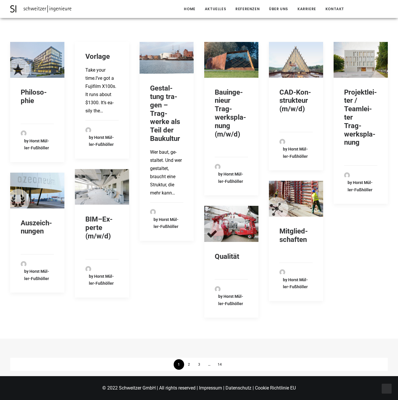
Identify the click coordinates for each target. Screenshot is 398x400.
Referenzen (247, 8)
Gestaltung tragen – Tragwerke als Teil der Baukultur (165, 113)
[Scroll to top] (387, 388)
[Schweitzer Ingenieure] (40, 9)
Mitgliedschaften (293, 235)
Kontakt (334, 8)
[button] (358, 9)
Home (189, 8)
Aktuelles (215, 8)
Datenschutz (238, 388)
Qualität (227, 256)
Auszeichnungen (36, 227)
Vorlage (97, 56)
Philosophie (34, 96)
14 (220, 364)
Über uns (278, 8)
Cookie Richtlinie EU (275, 388)
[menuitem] (189, 9)
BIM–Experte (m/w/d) (98, 227)
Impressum (211, 388)
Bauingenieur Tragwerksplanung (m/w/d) (230, 113)
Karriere (306, 8)
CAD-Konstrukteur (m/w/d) (295, 100)
